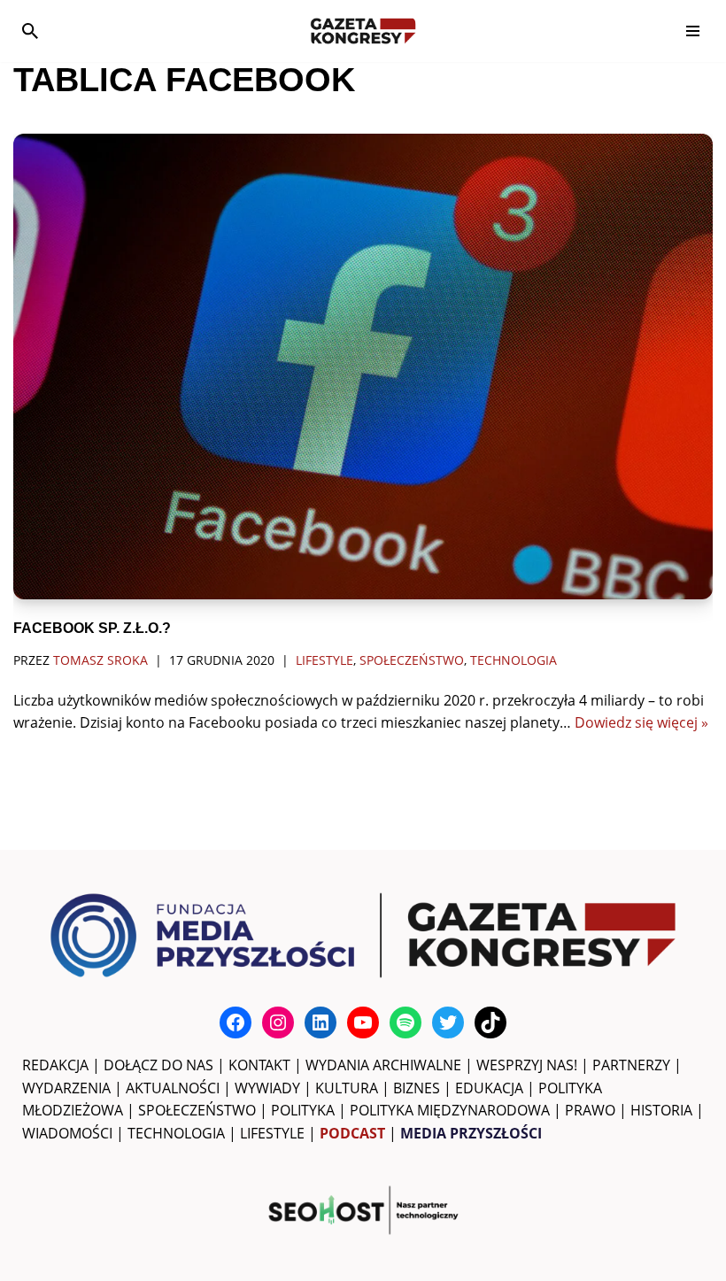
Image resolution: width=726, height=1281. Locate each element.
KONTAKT (259, 1065)
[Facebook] (235, 1022)
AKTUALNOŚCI (173, 1088)
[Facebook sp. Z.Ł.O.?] (363, 367)
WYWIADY (267, 1088)
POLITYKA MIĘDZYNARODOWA (450, 1110)
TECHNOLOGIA (176, 1133)
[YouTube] (363, 1022)
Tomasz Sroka (100, 660)
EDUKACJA (489, 1088)
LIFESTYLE (272, 1133)
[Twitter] (448, 1022)
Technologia (513, 660)
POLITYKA (303, 1110)
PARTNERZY (631, 1065)
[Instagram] (278, 1022)
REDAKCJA (55, 1065)
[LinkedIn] (320, 1022)
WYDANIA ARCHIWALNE (383, 1065)
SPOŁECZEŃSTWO (197, 1110)
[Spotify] (405, 1022)
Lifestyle (324, 660)
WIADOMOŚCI (67, 1133)
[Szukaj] (30, 31)
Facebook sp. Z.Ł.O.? (92, 628)
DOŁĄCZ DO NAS (158, 1065)
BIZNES (416, 1088)
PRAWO (590, 1110)
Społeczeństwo (411, 660)
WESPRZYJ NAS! (526, 1065)
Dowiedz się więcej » (641, 722)
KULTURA (346, 1088)
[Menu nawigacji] (693, 31)
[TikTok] (490, 1022)
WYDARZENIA (66, 1088)
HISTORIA (661, 1110)
